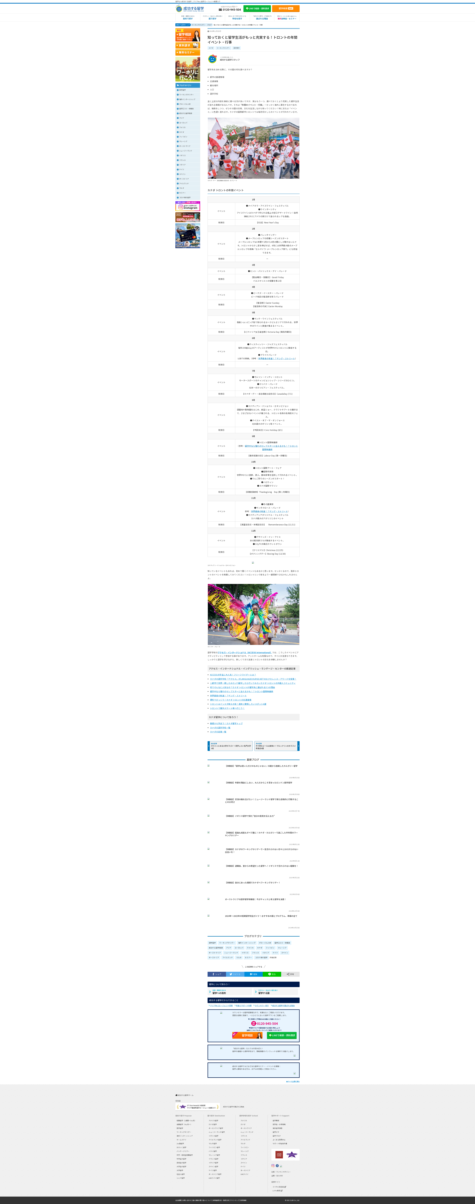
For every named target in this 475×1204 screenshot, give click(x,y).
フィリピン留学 (214, 1147)
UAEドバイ (244, 1174)
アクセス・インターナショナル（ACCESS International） (245, 652)
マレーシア (282, 947)
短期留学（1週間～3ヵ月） (186, 1120)
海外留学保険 (277, 1128)
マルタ (238, 957)
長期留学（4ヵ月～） (184, 1124)
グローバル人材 (265, 942)
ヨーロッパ (239, 947)
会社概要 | (178, 1200)
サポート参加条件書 (280, 1143)
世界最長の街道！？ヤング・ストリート (276, 358)
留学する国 (268, 992)
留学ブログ (277, 1136)
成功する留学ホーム (185, 1095)
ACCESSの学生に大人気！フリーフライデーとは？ (233, 674)
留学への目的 (219, 992)
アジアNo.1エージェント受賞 (221, 1005)
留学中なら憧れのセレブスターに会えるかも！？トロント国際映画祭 (241, 691)
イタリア (265, 952)
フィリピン (270, 947)
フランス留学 (213, 1159)
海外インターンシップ (246, 942)
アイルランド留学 (215, 1139)
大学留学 (180, 1170)
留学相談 (285, 8)
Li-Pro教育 (277, 1190)
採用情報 (243, 1200)
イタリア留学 (213, 1162)
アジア (228, 947)
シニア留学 (181, 1178)
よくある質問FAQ (279, 1139)
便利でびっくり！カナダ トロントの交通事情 (230, 699)
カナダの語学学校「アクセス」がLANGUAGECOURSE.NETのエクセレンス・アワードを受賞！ (253, 678)
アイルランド (228, 957)
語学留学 (236, 48)
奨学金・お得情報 (279, 1124)
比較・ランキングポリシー (281, 1172)
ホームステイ (181, 1139)
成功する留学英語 (216, 947)
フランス (255, 952)
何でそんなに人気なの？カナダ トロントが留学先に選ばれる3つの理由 (242, 687)
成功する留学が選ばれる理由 (283, 1005)
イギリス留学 (213, 1136)
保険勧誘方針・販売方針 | (221, 1200)
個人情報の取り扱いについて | (202, 1200)
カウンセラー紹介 (262, 1005)
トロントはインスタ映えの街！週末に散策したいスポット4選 (238, 703)
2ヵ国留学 (180, 1143)
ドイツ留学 (213, 1170)
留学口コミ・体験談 (282, 942)
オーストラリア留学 (216, 1128)
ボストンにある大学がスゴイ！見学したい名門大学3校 (231, 747)
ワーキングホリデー (223, 48)
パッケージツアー (183, 1151)
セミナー (248, 957)
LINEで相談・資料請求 (283, 1035)
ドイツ (275, 952)
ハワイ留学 (213, 1151)
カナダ (211, 48)
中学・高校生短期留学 (185, 1155)
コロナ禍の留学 (261, 957)
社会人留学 (181, 1174)
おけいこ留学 (181, 1147)
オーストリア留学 (215, 1174)
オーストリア (214, 957)
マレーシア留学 (214, 1155)
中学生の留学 (181, 1159)
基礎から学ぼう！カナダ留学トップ (226, 723)
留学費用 (276, 1120)
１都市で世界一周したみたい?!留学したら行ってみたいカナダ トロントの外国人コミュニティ (253, 683)
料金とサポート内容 (244, 1005)
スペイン (284, 952)
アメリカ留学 (213, 1120)
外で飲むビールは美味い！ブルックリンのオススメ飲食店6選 (276, 747)
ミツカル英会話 (278, 1187)
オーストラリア (215, 952)
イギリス (245, 952)
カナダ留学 (213, 1124)
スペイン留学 (213, 1166)
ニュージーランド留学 (217, 1132)
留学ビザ (276, 1132)
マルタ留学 (213, 1143)
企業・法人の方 (277, 1175)
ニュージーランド (231, 952)
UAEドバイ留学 (214, 1178)
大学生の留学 (181, 1166)
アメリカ (250, 947)
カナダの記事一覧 (218, 731)
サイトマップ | (235, 1200)
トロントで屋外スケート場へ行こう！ (227, 708)
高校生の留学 (181, 1162)
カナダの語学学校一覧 (220, 727)
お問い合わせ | (187, 1200)
